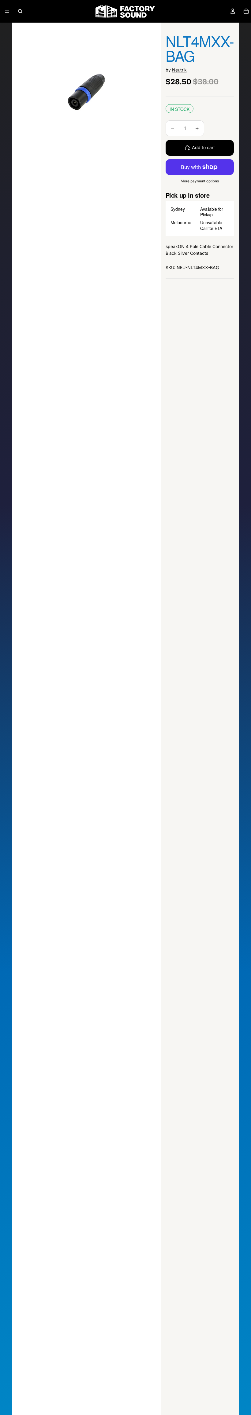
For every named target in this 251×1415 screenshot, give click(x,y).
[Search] (20, 11)
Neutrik (179, 69)
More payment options (200, 181)
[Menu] (7, 11)
